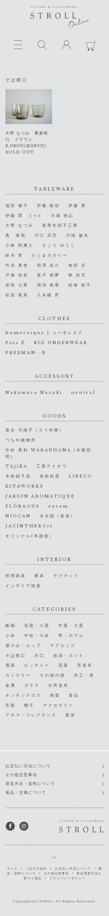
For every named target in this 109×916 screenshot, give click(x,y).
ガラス (32, 685)
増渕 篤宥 (48, 285)
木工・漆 (84, 675)
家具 (40, 575)
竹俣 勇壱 (16, 265)
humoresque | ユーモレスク (44, 332)
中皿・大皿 (71, 625)
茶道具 (85, 665)
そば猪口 (15, 655)
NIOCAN (18, 516)
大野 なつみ (19, 225)
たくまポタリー (50, 255)
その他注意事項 (21, 774)
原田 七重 (16, 285)
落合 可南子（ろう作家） (34, 430)
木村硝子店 (18, 476)
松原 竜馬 (16, 295)
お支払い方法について (28, 766)
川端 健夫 (77, 235)
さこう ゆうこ (58, 245)
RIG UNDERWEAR (61, 342)
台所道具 (58, 685)
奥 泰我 (15, 235)
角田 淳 (77, 265)
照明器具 (15, 575)
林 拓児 (77, 275)
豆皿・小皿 (37, 625)
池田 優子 (16, 205)
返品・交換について (25, 792)
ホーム (12, 868)
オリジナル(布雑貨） (29, 536)
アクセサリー (58, 705)
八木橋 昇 (48, 295)
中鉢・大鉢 (37, 635)
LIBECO (81, 476)
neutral (83, 392)
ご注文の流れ (36, 868)
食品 (74, 695)
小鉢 (10, 635)
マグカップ (63, 645)
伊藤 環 (77, 205)
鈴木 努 (14, 255)
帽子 (29, 705)
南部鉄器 (50, 476)
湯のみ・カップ (23, 645)
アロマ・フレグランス (31, 715)
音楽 (70, 715)
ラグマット (66, 575)
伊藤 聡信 (48, 205)
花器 (63, 665)
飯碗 (10, 625)
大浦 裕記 (62, 215)
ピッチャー (37, 665)
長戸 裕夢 (48, 275)
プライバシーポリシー (67, 878)
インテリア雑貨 (23, 585)
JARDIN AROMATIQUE (40, 496)
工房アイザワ (51, 466)
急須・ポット (68, 655)
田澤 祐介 (48, 265)
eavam (58, 506)
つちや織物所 (20, 440)
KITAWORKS (24, 486)
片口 (40, 655)
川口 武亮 (46, 235)
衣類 (10, 705)
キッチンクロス (23, 695)
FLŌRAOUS (22, 506)
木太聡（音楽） (58, 516)
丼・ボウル (71, 635)
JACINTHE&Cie (29, 526)
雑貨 (55, 695)
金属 (10, 685)
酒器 (10, 665)
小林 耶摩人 (19, 245)
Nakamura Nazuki (34, 392)
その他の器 (52, 675)
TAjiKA (16, 466)
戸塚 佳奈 (16, 275)
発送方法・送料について (30, 783)
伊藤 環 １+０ (23, 215)
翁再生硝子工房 (60, 225)
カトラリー (18, 675)
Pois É (15, 342)
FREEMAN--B (25, 352)
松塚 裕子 (79, 285)
